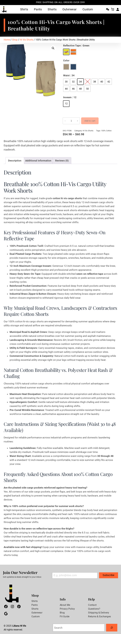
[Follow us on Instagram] (12, 607)
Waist (66, 75)
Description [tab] (14, 160)
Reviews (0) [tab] (62, 160)
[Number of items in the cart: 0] (112, 9)
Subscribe (108, 575)
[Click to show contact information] (107, 9)
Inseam (67, 97)
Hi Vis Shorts (26, 39)
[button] (53, 48)
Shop (15, 39)
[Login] (117, 9)
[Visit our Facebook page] (6, 607)
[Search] (111, 627)
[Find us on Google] (6, 614)
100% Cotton (106, 131)
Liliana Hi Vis (19, 625)
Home (7, 39)
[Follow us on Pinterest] (19, 607)
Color (66, 60)
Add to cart (89, 120)
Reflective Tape (72, 45)
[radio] (66, 52)
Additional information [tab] (38, 160)
